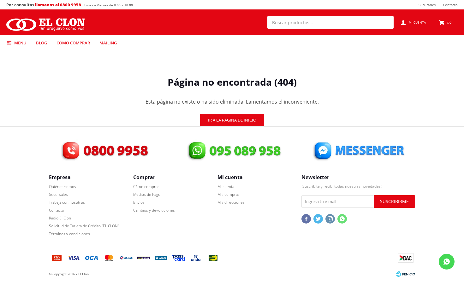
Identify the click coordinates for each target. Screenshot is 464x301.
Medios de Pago (146, 194)
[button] (386, 22)
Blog (41, 43)
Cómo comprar (73, 43)
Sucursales (427, 5)
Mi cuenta (225, 186)
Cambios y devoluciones (154, 210)
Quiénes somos (62, 186)
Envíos (139, 202)
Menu (20, 43)
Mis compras (228, 194)
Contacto (450, 5)
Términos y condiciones (69, 233)
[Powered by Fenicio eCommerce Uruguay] (405, 274)
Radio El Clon (60, 218)
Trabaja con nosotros (67, 202)
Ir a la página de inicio (232, 120)
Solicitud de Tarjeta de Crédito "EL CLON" (84, 226)
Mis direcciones (231, 202)
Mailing (108, 43)
